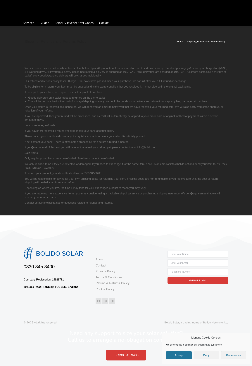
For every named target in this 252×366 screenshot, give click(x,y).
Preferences (233, 355)
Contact (101, 265)
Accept (179, 355)
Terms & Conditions (109, 277)
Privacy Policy (105, 271)
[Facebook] (98, 301)
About (99, 259)
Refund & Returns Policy (113, 283)
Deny (206, 355)
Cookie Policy (105, 289)
